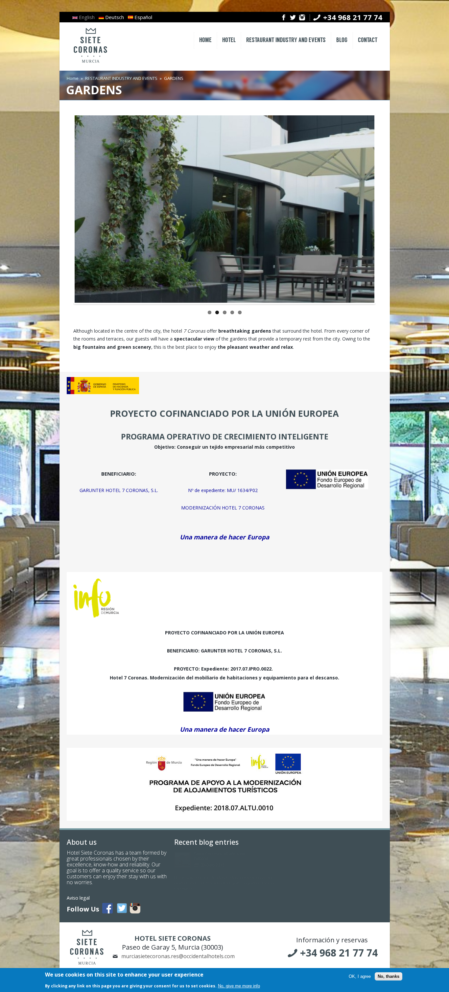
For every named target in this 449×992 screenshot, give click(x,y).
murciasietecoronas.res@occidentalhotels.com (178, 956)
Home (73, 78)
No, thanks (388, 976)
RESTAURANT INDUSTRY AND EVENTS (286, 40)
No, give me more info (239, 985)
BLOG (341, 40)
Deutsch (114, 17)
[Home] (90, 63)
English (86, 17)
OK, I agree (360, 976)
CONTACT (367, 40)
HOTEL (229, 40)
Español (142, 17)
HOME (205, 40)
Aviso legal (78, 898)
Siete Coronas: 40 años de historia (219, 856)
